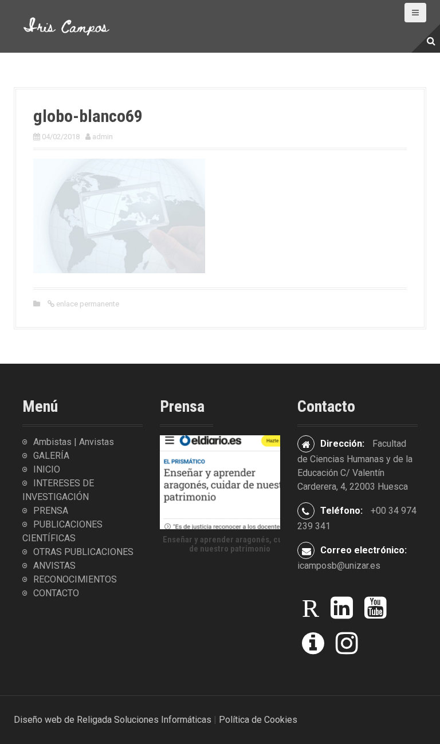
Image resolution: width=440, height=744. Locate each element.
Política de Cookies (258, 719)
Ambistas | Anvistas (73, 441)
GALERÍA (51, 455)
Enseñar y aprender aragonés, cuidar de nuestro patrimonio (230, 544)
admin (102, 136)
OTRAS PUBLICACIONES (83, 551)
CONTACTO (56, 593)
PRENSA (50, 510)
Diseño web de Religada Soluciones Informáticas (112, 719)
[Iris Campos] (66, 25)
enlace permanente (86, 304)
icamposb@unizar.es (338, 565)
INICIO (46, 469)
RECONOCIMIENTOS (75, 579)
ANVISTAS (54, 565)
